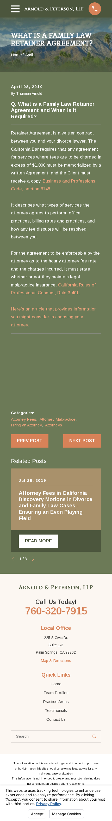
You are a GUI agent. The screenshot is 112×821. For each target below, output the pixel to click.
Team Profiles (56, 692)
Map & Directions (56, 660)
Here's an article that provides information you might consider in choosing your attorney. (54, 317)
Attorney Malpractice (58, 419)
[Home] (54, 8)
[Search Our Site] (94, 736)
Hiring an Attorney (26, 425)
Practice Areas (56, 701)
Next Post (82, 440)
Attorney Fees (23, 419)
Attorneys (53, 425)
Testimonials (56, 710)
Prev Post (29, 440)
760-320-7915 (56, 611)
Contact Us (56, 719)
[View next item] (33, 558)
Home (56, 684)
